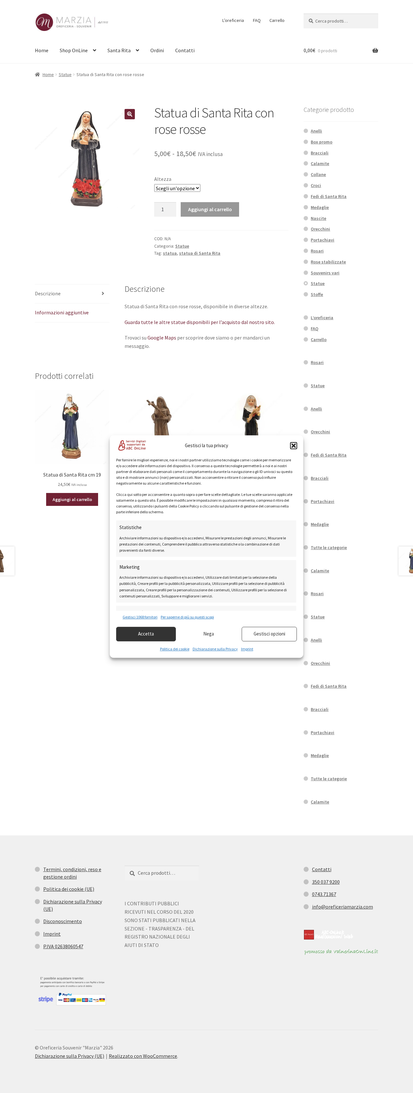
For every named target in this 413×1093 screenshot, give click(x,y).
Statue (65, 74)
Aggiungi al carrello (210, 209)
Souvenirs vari (325, 273)
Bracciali (319, 153)
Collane (318, 174)
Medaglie (320, 207)
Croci (316, 185)
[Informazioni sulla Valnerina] (341, 951)
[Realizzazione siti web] (328, 935)
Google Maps (161, 337)
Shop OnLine (74, 50)
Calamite (320, 163)
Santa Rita (119, 50)
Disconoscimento (62, 921)
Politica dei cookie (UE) (68, 889)
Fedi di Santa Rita (329, 196)
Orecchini (320, 229)
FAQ (257, 20)
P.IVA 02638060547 (63, 946)
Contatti (185, 50)
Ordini (157, 50)
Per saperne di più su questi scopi (187, 617)
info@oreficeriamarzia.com (342, 906)
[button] (293, 445)
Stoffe (317, 294)
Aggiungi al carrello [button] (72, 499)
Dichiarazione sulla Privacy (215, 648)
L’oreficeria (233, 20)
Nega (208, 634)
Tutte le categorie (329, 547)
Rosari (317, 251)
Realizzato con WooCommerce (143, 1056)
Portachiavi (322, 240)
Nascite (318, 218)
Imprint (247, 648)
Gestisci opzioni (269, 634)
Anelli (316, 131)
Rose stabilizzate (328, 262)
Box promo (321, 142)
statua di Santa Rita (199, 253)
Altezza (162, 179)
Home (41, 50)
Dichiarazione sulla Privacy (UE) (69, 1056)
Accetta (146, 634)
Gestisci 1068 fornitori (140, 617)
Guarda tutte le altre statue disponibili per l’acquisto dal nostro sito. (200, 322)
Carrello (277, 20)
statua (170, 253)
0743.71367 (324, 894)
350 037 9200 (326, 882)
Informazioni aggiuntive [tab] (62, 312)
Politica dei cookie (174, 648)
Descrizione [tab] (48, 293)
